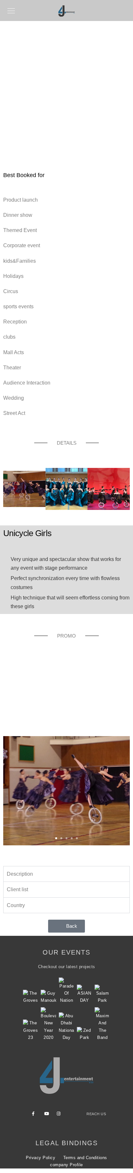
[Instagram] (60, 1115)
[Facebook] (35, 1115)
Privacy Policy (40, 1157)
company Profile (66, 1164)
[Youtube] (47, 1115)
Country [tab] (16, 905)
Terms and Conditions (85, 1157)
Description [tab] (20, 874)
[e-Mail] (72, 1115)
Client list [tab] (17, 889)
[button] (9, 490)
